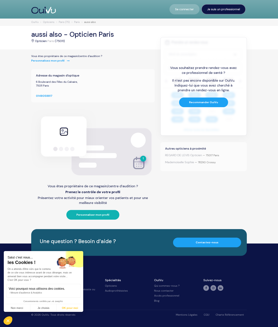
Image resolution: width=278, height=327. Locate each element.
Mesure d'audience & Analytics (26, 292)
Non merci (17, 307)
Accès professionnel (166, 295)
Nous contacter (164, 290)
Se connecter (184, 9)
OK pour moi (70, 307)
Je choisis (43, 307)
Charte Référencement (230, 314)
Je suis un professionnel (223, 9)
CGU (206, 314)
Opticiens (111, 285)
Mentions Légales (186, 314)
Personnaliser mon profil (92, 214)
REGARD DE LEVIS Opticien (183, 155)
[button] (7, 320)
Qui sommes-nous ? (167, 285)
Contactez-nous (207, 242)
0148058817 (44, 96)
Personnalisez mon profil (48, 60)
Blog (156, 300)
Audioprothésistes (116, 290)
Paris (50, 41)
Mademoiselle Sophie (179, 162)
